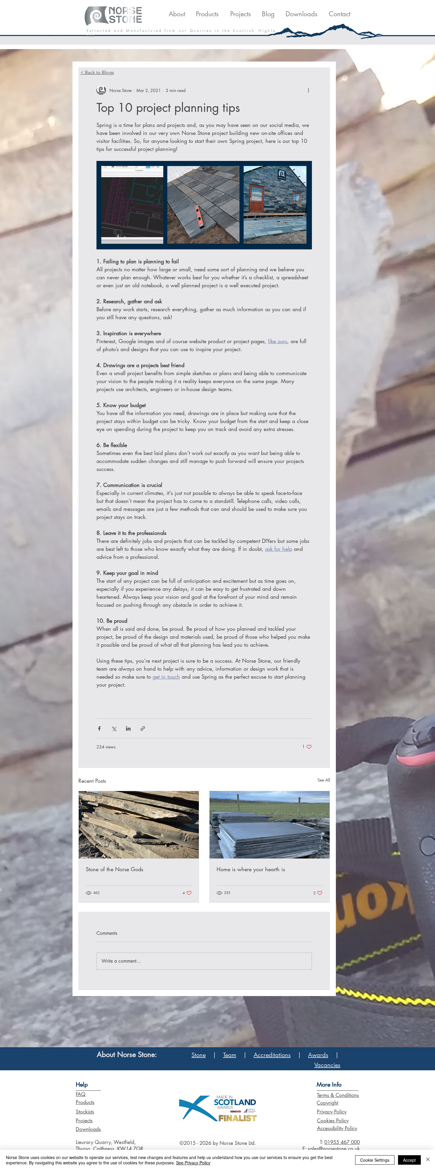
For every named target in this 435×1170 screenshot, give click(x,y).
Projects (84, 1120)
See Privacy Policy (193, 1163)
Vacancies (327, 1065)
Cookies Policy (333, 1120)
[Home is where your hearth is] (270, 824)
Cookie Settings (374, 1160)
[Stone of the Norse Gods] (139, 824)
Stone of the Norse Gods (114, 869)
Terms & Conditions (338, 1095)
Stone (198, 1055)
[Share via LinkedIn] (128, 728)
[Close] (427, 1160)
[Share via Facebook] (99, 728)
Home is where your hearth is (251, 869)
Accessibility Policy (337, 1128)
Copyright (327, 1103)
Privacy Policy (332, 1111)
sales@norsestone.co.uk (334, 1148)
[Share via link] (143, 728)
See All (324, 780)
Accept (409, 1160)
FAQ (81, 1094)
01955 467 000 (342, 1142)
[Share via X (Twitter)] (114, 728)
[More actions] (308, 90)
